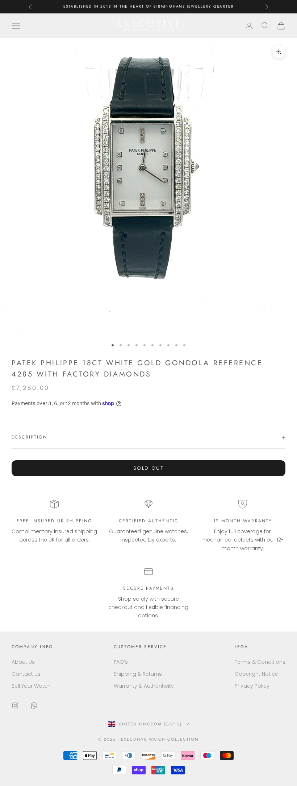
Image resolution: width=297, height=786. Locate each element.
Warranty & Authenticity (144, 686)
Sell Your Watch (31, 686)
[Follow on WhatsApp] (34, 705)
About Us (23, 662)
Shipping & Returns (138, 674)
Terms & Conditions (260, 662)
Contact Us (26, 674)
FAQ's (121, 662)
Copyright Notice (256, 674)
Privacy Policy (252, 686)
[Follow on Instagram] (15, 705)
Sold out (148, 468)
